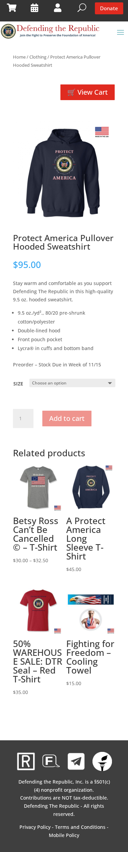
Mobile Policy (64, 835)
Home (19, 57)
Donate (109, 8)
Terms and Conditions (80, 827)
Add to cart (67, 418)
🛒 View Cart (87, 92)
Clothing (37, 57)
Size (18, 383)
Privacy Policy (35, 827)
